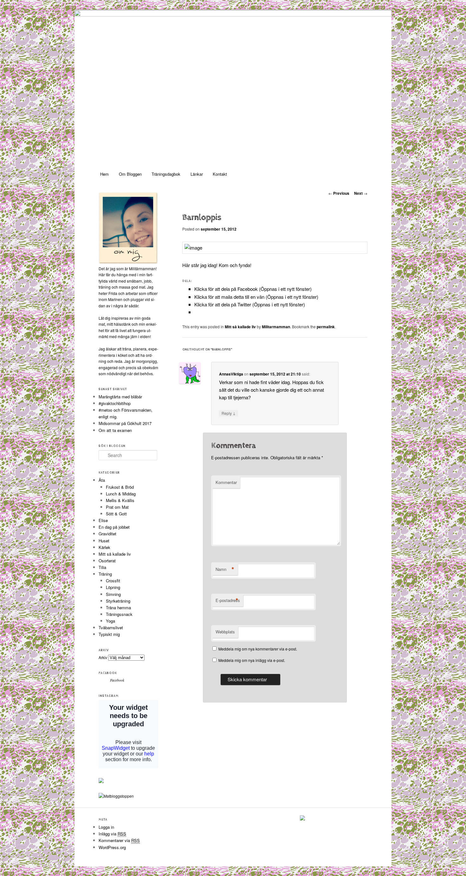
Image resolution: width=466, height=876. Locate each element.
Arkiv (103, 657)
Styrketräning (118, 601)
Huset (104, 541)
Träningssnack (119, 614)
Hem (104, 174)
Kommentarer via (119, 840)
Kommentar (226, 482)
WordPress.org (112, 847)
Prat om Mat (117, 507)
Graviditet (107, 534)
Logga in (106, 827)
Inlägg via (112, 834)
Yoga (110, 621)
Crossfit (113, 581)
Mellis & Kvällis (120, 500)
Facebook (108, 673)
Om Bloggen (130, 174)
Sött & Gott (116, 514)
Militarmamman (276, 327)
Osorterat (107, 561)
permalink (326, 327)
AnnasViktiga (231, 374)
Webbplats (225, 632)
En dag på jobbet (114, 527)
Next (360, 193)
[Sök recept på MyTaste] (116, 796)
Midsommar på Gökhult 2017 (125, 423)
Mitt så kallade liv (240, 327)
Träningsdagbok (166, 174)
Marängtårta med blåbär (120, 397)
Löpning (113, 587)
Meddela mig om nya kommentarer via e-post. (257, 648)
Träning (105, 574)
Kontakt (220, 174)
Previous (338, 193)
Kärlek (104, 547)
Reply (229, 413)
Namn (225, 569)
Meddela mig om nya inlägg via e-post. (251, 660)
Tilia (102, 567)
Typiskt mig (109, 634)
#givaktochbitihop (115, 403)
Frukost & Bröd (120, 487)
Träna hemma (118, 608)
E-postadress (228, 600)
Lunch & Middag (121, 494)
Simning (113, 594)
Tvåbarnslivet (111, 627)
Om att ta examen (115, 430)
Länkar (197, 174)
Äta (102, 480)
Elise (103, 520)
